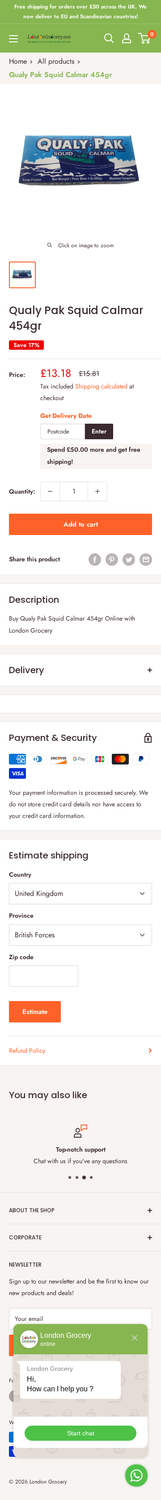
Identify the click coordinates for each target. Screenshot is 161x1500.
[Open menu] (13, 38)
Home (18, 61)
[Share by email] (146, 559)
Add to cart (81, 524)
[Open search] (109, 38)
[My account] (126, 38)
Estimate (34, 1012)
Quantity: (22, 491)
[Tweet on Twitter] (129, 559)
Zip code (21, 956)
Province (21, 915)
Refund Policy (27, 1050)
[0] (144, 38)
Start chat (80, 1433)
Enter (99, 431)
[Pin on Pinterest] (112, 559)
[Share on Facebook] (95, 559)
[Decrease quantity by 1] (50, 491)
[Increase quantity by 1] (97, 491)
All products (56, 61)
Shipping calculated (101, 386)
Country (20, 874)
